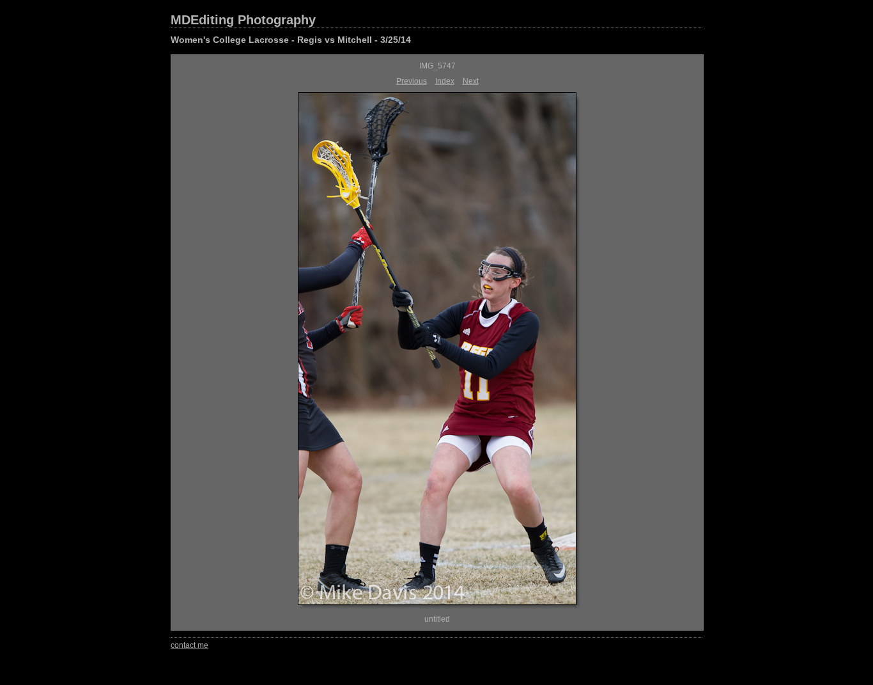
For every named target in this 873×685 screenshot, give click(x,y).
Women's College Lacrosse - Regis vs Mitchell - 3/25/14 (291, 40)
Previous (411, 81)
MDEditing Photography (243, 20)
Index (444, 81)
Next (471, 81)
